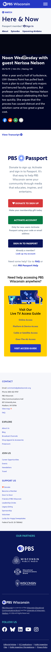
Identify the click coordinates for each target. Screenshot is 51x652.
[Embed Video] (24, 57)
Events (4, 464)
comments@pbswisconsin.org (19, 388)
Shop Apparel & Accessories (13, 440)
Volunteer (6, 515)
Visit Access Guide (25, 348)
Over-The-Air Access (25, 339)
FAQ (37, 261)
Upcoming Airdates (32, 31)
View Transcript (11, 134)
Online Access (25, 320)
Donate (7, 487)
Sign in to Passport (25, 243)
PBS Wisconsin (7, 608)
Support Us (9, 480)
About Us (5, 428)
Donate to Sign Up (27, 203)
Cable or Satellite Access (26, 333)
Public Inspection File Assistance (22, 647)
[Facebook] (4, 120)
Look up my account (25, 253)
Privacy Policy (42, 647)
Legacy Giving (7, 507)
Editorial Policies (10, 645)
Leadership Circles (9, 503)
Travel (4, 471)
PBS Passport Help (28, 265)
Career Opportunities (10, 460)
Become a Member (9, 491)
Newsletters (6, 467)
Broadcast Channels (10, 436)
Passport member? (18, 26)
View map (6, 409)
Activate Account (25, 220)
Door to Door (7, 495)
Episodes (15, 31)
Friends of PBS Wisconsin (11, 499)
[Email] (21, 120)
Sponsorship (7, 511)
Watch (8, 12)
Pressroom (6, 444)
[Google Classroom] (15, 120)
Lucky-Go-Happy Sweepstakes (13, 518)
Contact (7, 381)
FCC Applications (25, 645)
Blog (3, 432)
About (5, 31)
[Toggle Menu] (45, 4)
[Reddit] (10, 120)
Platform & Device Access (25, 326)
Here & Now (20, 19)
